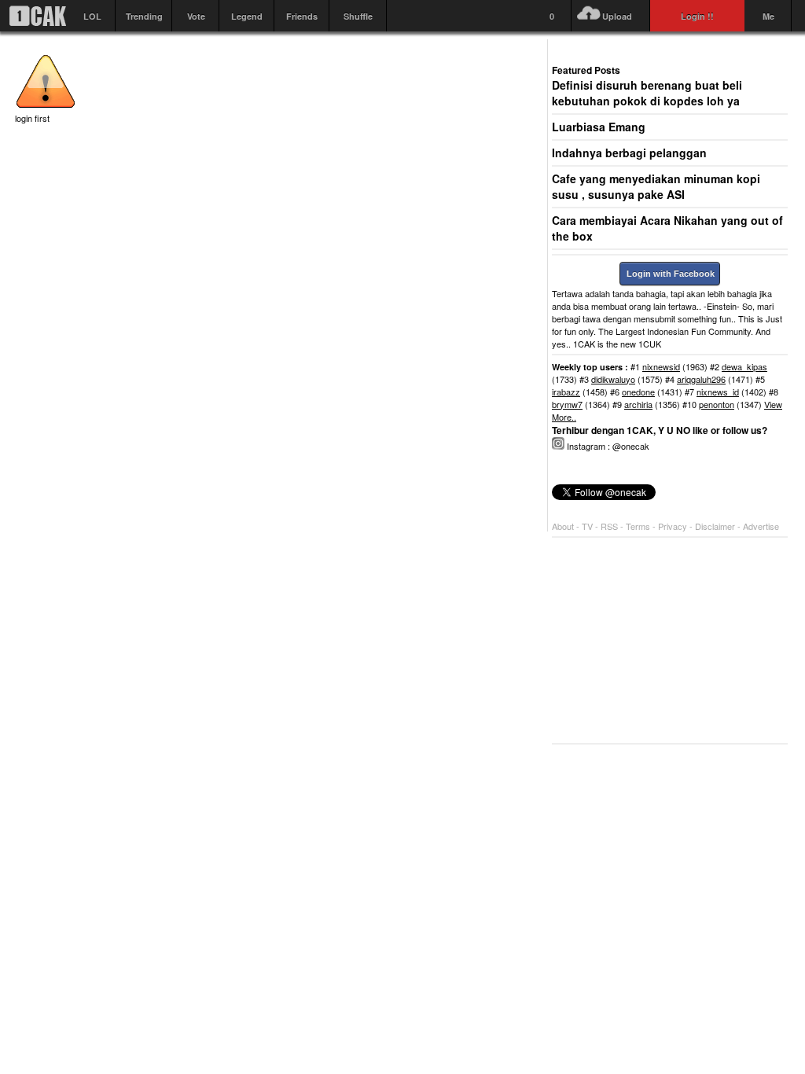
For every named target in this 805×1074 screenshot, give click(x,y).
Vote (196, 16)
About (563, 526)
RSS (609, 526)
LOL (92, 16)
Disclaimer (716, 526)
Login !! (697, 16)
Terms (639, 526)
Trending (144, 16)
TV (587, 526)
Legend (247, 16)
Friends (302, 16)
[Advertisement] (670, 641)
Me (768, 16)
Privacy (673, 526)
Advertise (761, 526)
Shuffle (358, 16)
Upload (617, 16)
